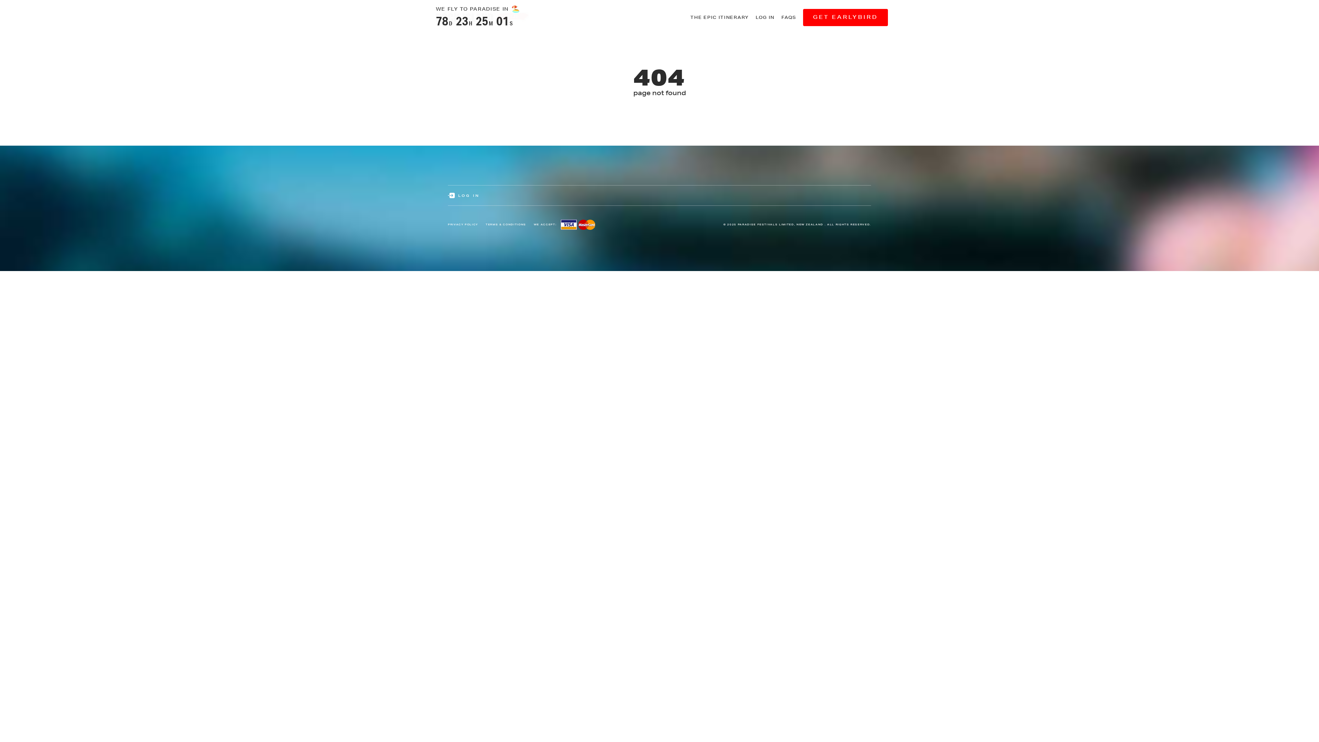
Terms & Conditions (506, 224)
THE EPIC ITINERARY (719, 17)
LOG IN (765, 17)
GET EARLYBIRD (845, 17)
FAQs (788, 17)
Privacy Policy (463, 224)
